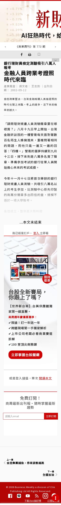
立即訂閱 (51, 416)
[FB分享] (22, 54)
